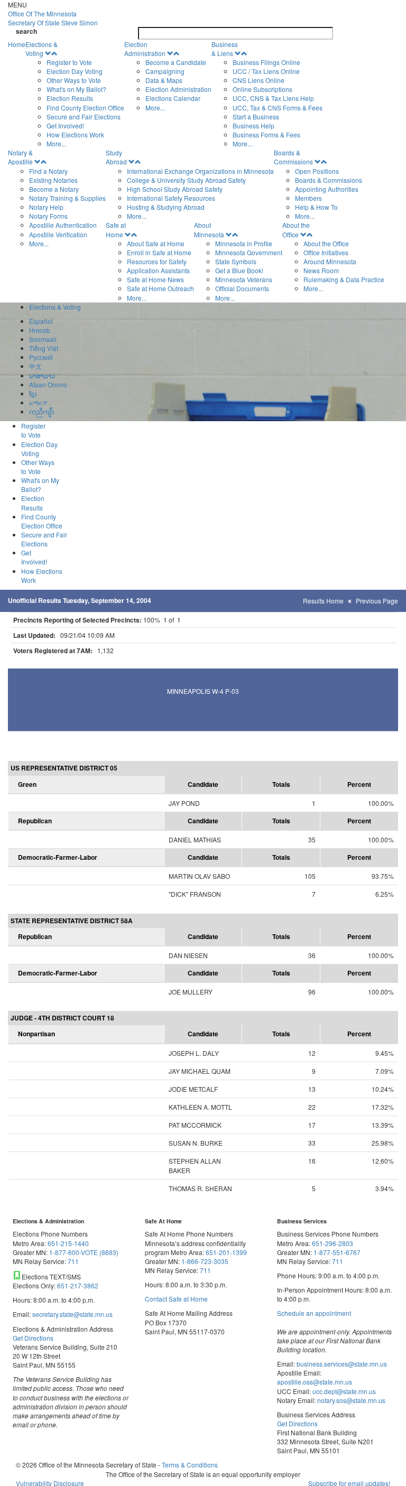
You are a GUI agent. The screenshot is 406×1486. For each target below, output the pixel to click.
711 (73, 1261)
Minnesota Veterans (243, 279)
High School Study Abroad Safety (175, 188)
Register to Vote (69, 62)
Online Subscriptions (262, 89)
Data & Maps (163, 80)
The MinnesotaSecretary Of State (53, 18)
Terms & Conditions (190, 1464)
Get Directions (33, 1337)
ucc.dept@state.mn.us (343, 1391)
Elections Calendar (172, 98)
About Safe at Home (155, 243)
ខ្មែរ (32, 393)
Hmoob (39, 330)
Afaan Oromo (48, 384)
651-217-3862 (77, 1285)
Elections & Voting (41, 49)
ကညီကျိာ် (41, 411)
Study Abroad (116, 157)
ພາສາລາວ (42, 375)
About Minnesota (209, 229)
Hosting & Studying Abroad (166, 206)
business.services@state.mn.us (341, 1363)
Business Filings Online (266, 62)
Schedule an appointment (314, 1312)
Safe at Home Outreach (160, 288)
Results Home (323, 600)
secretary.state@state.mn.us (72, 1313)
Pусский (41, 356)
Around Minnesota (329, 261)
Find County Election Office (85, 107)
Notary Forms (48, 215)
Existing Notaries (53, 179)
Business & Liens (224, 49)
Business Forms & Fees (266, 134)
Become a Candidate (175, 62)
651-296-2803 (332, 1243)
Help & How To (316, 206)
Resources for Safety (157, 261)
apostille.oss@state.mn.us (314, 1381)
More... (56, 143)
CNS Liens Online (258, 80)
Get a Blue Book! (239, 270)
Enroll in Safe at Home (159, 252)
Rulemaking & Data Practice (343, 279)
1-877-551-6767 (337, 1252)
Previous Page (377, 600)
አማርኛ (38, 402)
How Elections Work (75, 134)
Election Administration (144, 49)
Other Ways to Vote (74, 80)
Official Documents (242, 288)
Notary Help (46, 206)
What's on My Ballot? (76, 89)
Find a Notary (48, 170)
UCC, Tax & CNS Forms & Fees (277, 107)
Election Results (70, 98)
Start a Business (256, 116)
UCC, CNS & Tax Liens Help (273, 98)
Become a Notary (54, 188)
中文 (35, 365)
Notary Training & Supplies (67, 197)
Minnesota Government (248, 252)
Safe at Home (116, 229)
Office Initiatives (325, 252)
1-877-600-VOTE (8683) (83, 1252)
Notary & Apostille (20, 157)
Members (308, 197)
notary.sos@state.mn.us (350, 1400)
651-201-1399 (226, 1252)
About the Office (296, 229)
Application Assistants (158, 270)
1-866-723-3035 (204, 1261)
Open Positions (317, 170)
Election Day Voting (75, 71)
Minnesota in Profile (243, 243)
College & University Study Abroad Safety (186, 179)
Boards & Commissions (293, 157)
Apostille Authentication (63, 224)
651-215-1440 (68, 1243)
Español (41, 321)
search (26, 31)
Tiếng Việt (43, 347)
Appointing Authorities (326, 188)
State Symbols (235, 261)
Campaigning (164, 71)
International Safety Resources (171, 197)
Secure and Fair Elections (84, 116)
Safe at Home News (155, 279)
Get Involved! (65, 125)
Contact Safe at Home (176, 1298)
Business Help (253, 125)
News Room (321, 270)
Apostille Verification (58, 234)
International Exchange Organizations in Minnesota (200, 170)
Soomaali (43, 339)
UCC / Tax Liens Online (266, 71)
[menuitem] (74, 94)
